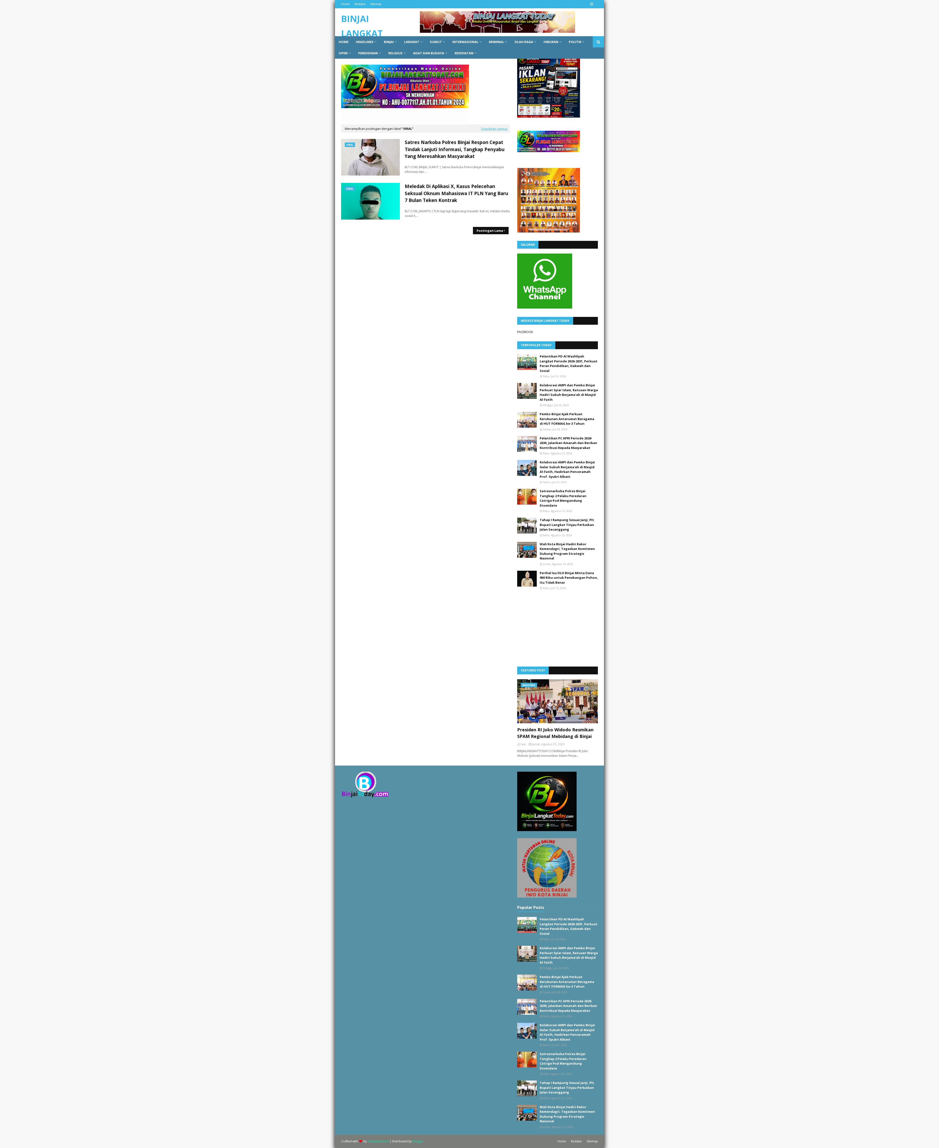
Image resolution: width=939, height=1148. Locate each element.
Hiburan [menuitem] (551, 42)
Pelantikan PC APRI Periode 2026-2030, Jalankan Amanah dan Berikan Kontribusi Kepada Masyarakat (568, 443)
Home (345, 4)
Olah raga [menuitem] (523, 42)
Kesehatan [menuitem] (464, 53)
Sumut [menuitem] (436, 42)
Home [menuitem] (343, 42)
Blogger (418, 1141)
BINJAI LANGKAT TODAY (362, 33)
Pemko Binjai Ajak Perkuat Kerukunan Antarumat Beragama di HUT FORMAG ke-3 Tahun (567, 419)
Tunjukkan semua (494, 128)
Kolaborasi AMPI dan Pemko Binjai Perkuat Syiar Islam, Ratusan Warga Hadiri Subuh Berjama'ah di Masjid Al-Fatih (569, 392)
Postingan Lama (490, 230)
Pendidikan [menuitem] (368, 53)
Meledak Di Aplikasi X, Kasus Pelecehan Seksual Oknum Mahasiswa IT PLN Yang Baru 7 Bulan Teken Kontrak (456, 193)
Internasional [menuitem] (465, 42)
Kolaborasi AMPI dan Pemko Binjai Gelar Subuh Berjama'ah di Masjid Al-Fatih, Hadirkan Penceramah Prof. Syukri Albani (567, 469)
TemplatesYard (378, 1141)
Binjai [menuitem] (389, 42)
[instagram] (591, 4)
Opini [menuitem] (343, 53)
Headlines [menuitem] (364, 42)
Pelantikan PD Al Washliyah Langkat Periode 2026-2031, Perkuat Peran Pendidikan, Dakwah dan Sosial (568, 363)
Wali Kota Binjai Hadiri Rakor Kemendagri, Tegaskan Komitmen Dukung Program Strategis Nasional (567, 551)
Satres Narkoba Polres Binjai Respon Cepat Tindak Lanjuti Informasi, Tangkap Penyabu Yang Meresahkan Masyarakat (454, 149)
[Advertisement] (554, 627)
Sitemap (375, 4)
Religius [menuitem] (395, 53)
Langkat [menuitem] (411, 42)
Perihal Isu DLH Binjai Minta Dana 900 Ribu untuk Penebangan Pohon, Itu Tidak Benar (569, 578)
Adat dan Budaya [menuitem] (428, 53)
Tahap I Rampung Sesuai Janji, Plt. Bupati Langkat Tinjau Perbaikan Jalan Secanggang (567, 525)
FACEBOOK (525, 332)
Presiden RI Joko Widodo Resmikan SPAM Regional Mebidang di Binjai (555, 733)
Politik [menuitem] (575, 42)
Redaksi (360, 4)
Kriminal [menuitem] (496, 42)
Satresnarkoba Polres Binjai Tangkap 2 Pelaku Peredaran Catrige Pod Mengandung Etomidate (563, 498)
